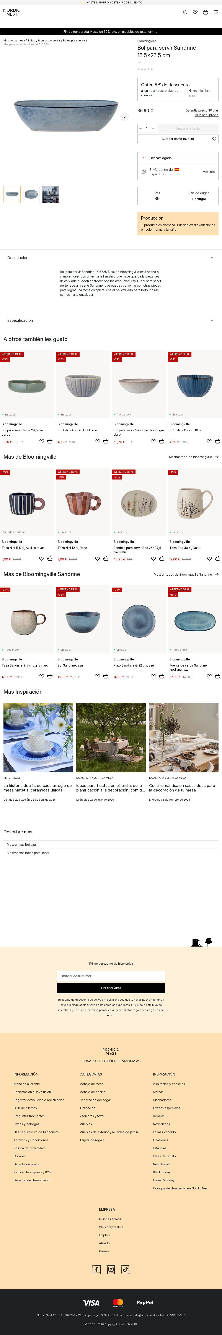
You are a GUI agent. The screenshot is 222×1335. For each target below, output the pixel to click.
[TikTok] (125, 1269)
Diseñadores (162, 1100)
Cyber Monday (164, 1180)
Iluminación (87, 1108)
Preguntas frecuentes (29, 1116)
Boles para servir (74, 40)
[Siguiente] (124, 116)
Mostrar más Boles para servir (28, 853)
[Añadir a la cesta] (49, 441)
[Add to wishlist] (41, 441)
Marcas (158, 1092)
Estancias (159, 1148)
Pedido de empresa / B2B (32, 1172)
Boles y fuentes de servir (44, 40)
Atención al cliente (27, 1084)
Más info (209, 172)
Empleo (104, 1235)
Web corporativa (111, 1227)
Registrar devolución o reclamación (39, 1100)
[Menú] (216, 12)
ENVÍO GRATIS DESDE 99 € (114, 2)
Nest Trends (162, 1164)
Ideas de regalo (164, 1156)
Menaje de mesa (14, 40)
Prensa (104, 1251)
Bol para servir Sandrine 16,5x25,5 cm (28, 44)
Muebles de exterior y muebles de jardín (109, 1132)
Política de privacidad (29, 1148)
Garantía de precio (27, 1164)
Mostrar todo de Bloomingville (190, 457)
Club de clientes (25, 1108)
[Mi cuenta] (185, 12)
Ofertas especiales (166, 1108)
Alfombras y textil (92, 1116)
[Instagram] (111, 1269)
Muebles (86, 1124)
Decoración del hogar (95, 1100)
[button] (145, 69)
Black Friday (162, 1172)
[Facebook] (97, 1269)
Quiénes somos (110, 1219)
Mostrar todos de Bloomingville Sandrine (183, 574)
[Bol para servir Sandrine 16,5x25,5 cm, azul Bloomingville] (66, 116)
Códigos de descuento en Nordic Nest (181, 1188)
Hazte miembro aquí (199, 93)
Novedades (161, 1124)
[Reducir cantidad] (140, 128)
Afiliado (104, 1243)
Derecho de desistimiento (32, 1180)
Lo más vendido (164, 1132)
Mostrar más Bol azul (21, 844)
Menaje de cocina (92, 1092)
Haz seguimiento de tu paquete (36, 1132)
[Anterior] (7, 116)
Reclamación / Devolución (32, 1092)
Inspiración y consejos (169, 1084)
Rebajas (159, 1116)
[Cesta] (205, 12)
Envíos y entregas (26, 1124)
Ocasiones (160, 1140)
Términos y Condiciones (31, 1140)
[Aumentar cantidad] (153, 128)
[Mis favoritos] (195, 12)
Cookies (20, 1156)
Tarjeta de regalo (92, 1140)
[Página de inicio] (11, 12)
